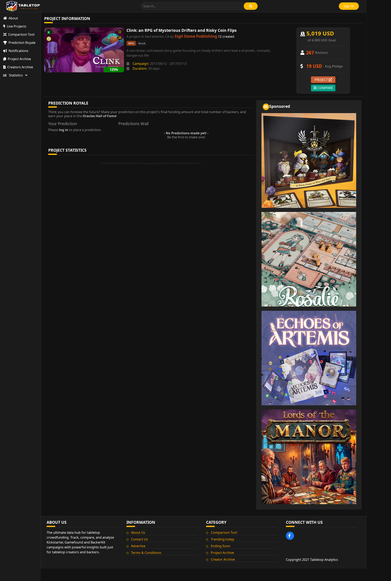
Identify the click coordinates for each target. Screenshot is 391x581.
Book (142, 43)
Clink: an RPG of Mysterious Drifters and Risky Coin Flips (181, 30)
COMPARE (325, 88)
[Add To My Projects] (119, 31)
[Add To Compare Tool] (119, 37)
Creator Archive (223, 559)
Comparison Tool (224, 532)
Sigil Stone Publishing (196, 36)
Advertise (138, 546)
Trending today (222, 539)
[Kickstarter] (49, 32)
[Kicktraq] (49, 39)
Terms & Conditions (146, 552)
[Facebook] (290, 536)
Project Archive (222, 552)
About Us (138, 532)
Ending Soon (220, 546)
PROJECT (322, 79)
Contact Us (139, 539)
